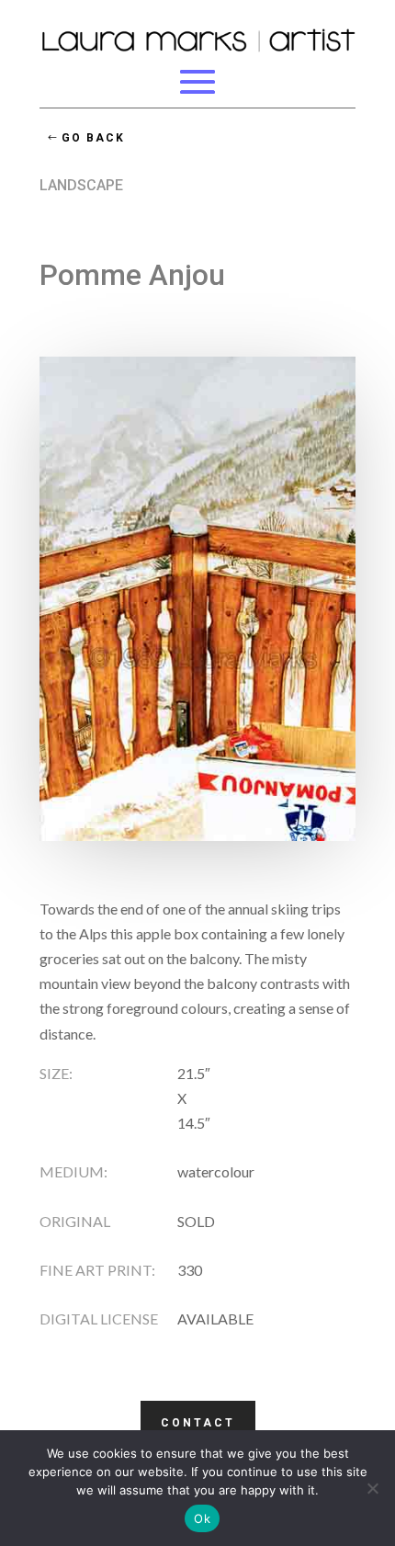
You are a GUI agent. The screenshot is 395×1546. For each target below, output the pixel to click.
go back (93, 137)
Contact (198, 1422)
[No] (372, 1488)
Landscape (81, 185)
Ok (202, 1518)
